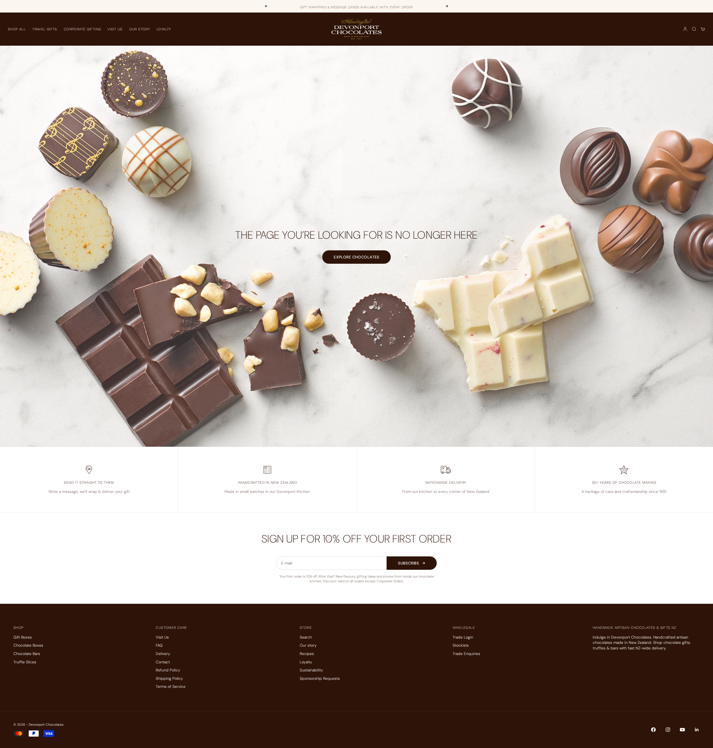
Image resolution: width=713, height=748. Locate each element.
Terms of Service (170, 686)
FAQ (159, 645)
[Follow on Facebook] (653, 729)
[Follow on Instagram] (668, 729)
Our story (308, 645)
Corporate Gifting (82, 29)
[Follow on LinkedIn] (697, 729)
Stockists (461, 645)
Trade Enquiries (466, 653)
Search (306, 637)
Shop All (17, 29)
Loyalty (164, 29)
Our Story (139, 29)
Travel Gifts (44, 29)
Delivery (163, 653)
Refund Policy (168, 670)
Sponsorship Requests (320, 678)
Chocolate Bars (26, 653)
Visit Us (115, 29)
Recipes (307, 653)
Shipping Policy (169, 678)
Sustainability (311, 670)
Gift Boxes (22, 637)
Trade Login (463, 637)
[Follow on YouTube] (682, 729)
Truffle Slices (24, 661)
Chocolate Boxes (28, 645)
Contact (163, 661)
